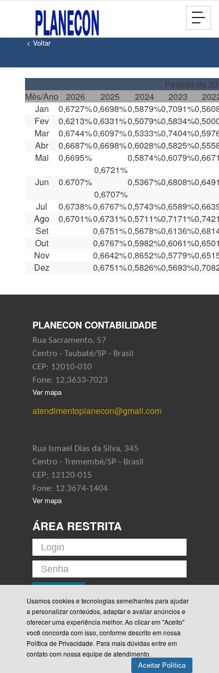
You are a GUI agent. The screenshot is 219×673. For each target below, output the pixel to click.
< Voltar (38, 43)
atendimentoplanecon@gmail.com (97, 410)
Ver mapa (47, 392)
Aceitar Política (162, 665)
